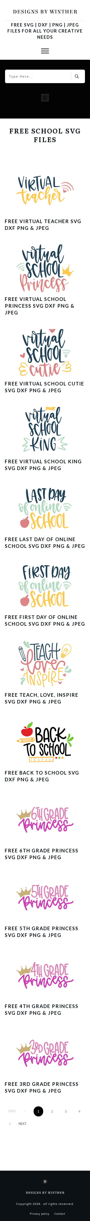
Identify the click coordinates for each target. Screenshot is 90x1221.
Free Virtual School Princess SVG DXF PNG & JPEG (40, 305)
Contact (59, 1213)
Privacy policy (39, 1213)
